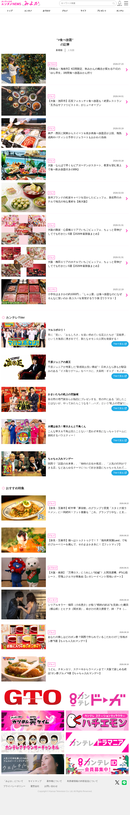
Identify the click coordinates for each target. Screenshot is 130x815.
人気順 (71, 50)
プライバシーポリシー (14, 786)
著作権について (54, 781)
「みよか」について (13, 781)
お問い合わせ (51, 786)
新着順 (59, 50)
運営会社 (34, 786)
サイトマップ (34, 781)
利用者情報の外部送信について (82, 781)
